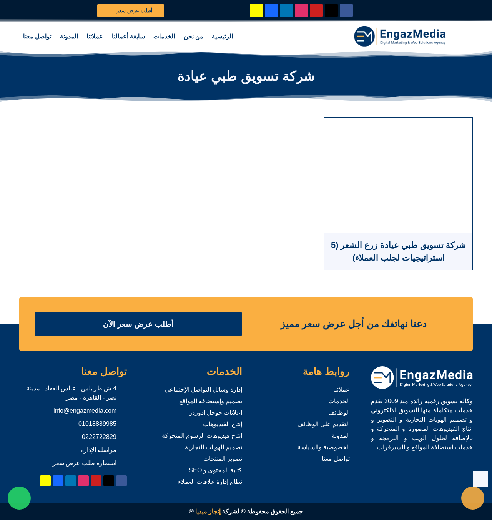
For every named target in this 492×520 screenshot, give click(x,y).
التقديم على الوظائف (323, 424)
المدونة (69, 36)
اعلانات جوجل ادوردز (215, 412)
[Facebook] (346, 10)
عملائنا (94, 36)
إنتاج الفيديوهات (222, 424)
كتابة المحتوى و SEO (215, 470)
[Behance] (271, 10)
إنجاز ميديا (208, 511)
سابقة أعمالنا (128, 36)
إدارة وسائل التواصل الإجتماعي (203, 389)
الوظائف (339, 412)
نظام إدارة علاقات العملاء (210, 481)
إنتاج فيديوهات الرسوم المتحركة (202, 435)
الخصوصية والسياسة (324, 447)
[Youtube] (316, 10)
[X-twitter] (331, 10)
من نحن (193, 36)
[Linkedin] (286, 10)
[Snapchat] (256, 10)
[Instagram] (301, 10)
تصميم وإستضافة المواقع (210, 401)
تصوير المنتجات (222, 458)
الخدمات (164, 36)
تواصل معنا (37, 36)
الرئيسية (222, 36)
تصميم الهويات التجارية (213, 447)
